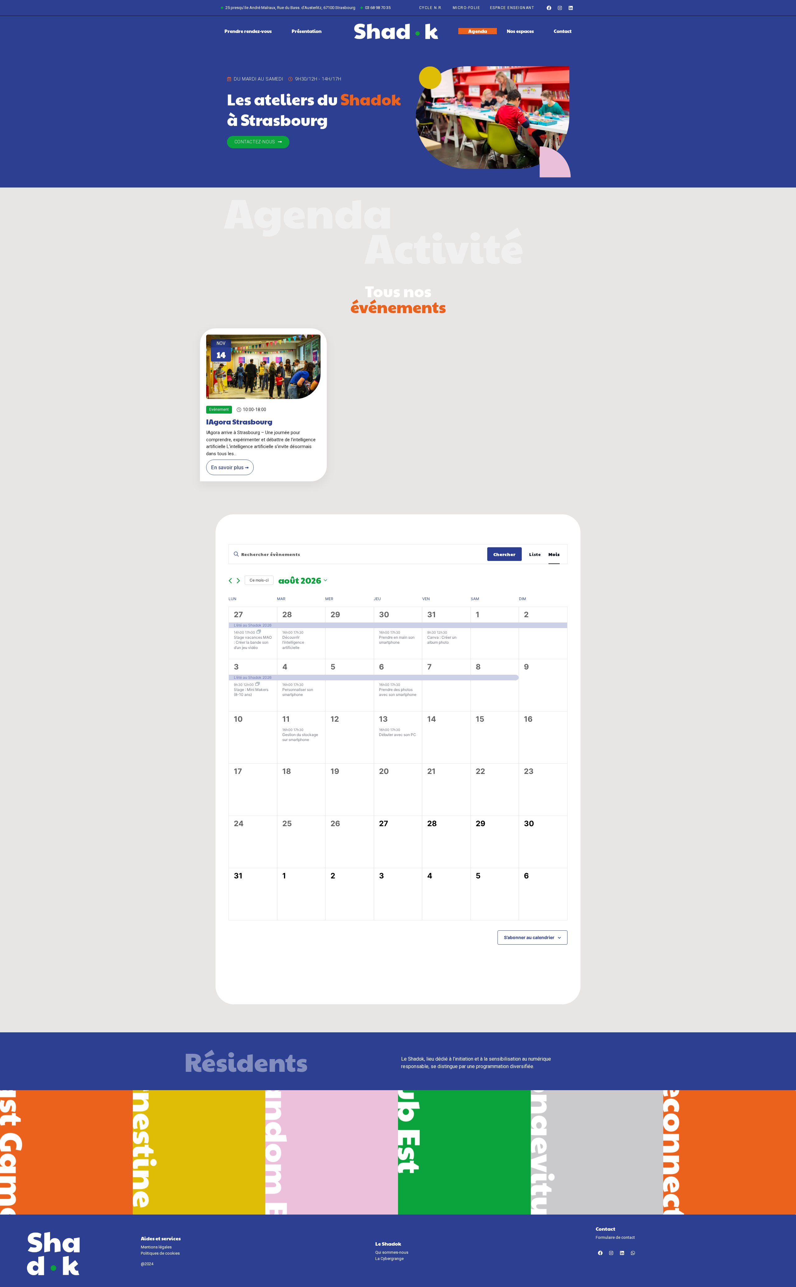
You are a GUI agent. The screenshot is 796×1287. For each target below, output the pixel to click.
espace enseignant (512, 8)
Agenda (477, 31)
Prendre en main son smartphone (396, 640)
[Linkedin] (570, 7)
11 (286, 719)
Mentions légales (156, 1247)
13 (383, 719)
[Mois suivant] (238, 581)
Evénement (219, 409)
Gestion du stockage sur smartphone (300, 737)
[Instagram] (559, 7)
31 (431, 614)
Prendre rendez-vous (248, 31)
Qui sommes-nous (391, 1252)
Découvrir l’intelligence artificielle (293, 642)
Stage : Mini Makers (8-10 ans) (251, 692)
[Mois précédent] (230, 581)
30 (384, 614)
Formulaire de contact (615, 1237)
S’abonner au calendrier (529, 937)
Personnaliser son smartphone (297, 692)
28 (287, 614)
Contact (563, 31)
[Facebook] (548, 7)
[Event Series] (259, 632)
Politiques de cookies (160, 1253)
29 (335, 614)
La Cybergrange (389, 1258)
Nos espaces (520, 31)
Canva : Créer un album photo (441, 640)
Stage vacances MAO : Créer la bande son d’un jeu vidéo (253, 642)
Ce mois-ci (259, 580)
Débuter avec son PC (397, 734)
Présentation (307, 31)
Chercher (504, 554)
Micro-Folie (466, 8)
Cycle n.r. (431, 8)
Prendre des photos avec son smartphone (397, 692)
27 (238, 614)
